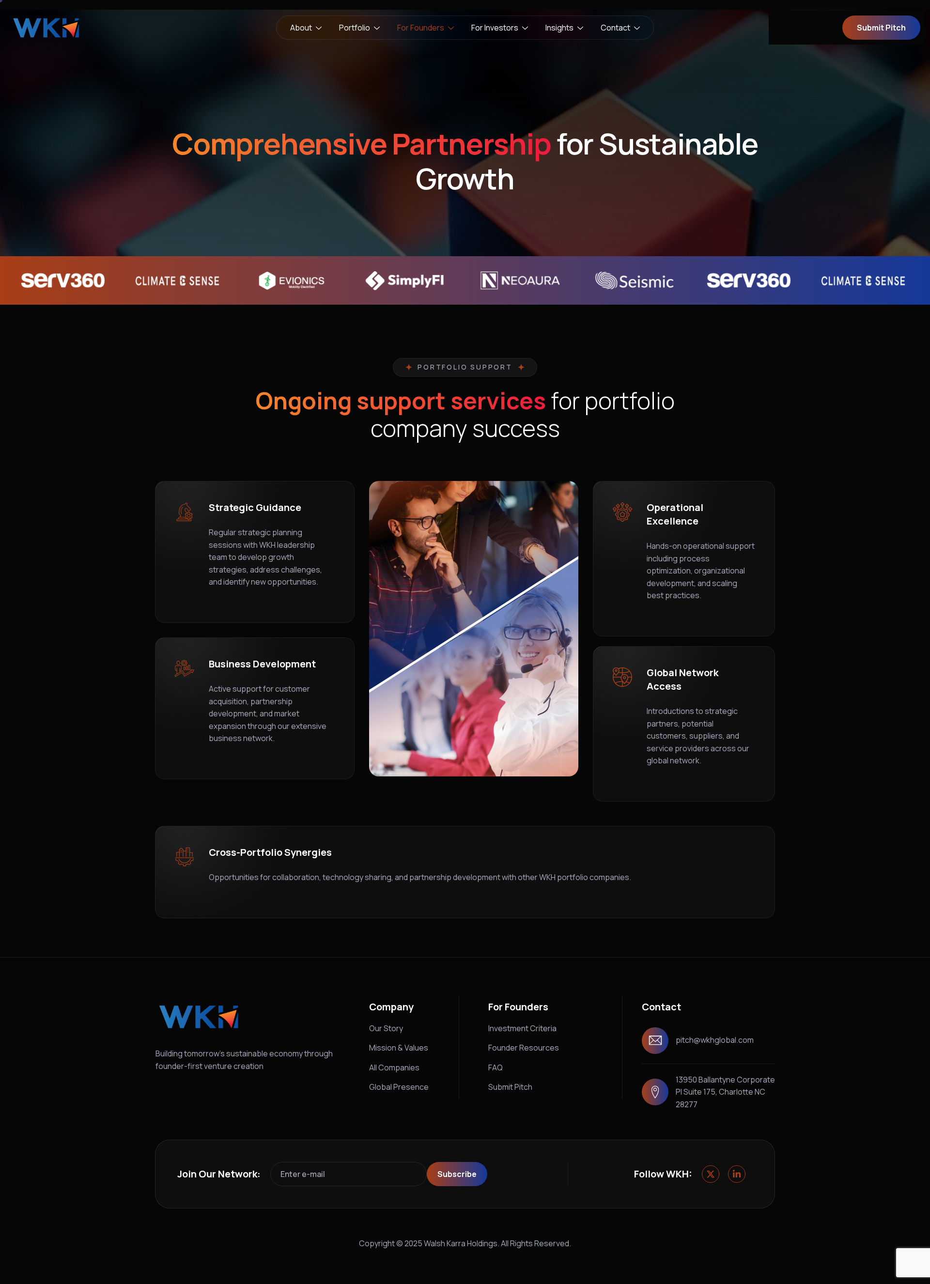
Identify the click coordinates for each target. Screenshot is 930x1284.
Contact (615, 27)
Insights (559, 27)
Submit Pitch (510, 1087)
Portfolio (354, 27)
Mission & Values (398, 1047)
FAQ (495, 1067)
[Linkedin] (736, 1174)
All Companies (394, 1067)
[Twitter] (710, 1174)
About (301, 27)
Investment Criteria (522, 1028)
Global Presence (399, 1087)
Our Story (386, 1028)
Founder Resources (523, 1047)
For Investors (494, 27)
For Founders (420, 27)
